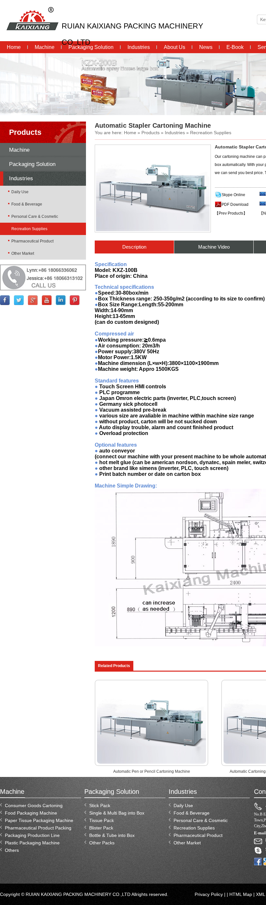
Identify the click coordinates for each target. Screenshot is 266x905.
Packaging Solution (91, 47)
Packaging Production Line (32, 835)
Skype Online (233, 195)
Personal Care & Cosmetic (34, 216)
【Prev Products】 (231, 213)
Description (134, 247)
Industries (138, 47)
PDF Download (235, 204)
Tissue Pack (101, 820)
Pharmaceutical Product (32, 241)
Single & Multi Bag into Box (116, 813)
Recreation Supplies (29, 229)
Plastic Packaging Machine (32, 842)
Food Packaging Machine (31, 813)
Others (12, 850)
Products (150, 132)
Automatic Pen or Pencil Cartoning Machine (151, 771)
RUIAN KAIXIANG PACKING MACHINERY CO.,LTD (132, 34)
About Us (174, 47)
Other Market (22, 253)
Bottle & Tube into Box (112, 835)
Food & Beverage (26, 204)
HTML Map (240, 894)
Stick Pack (99, 805)
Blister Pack (101, 827)
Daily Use (20, 192)
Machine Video (214, 247)
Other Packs (102, 842)
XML (260, 894)
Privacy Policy (209, 894)
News (205, 47)
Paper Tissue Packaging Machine (39, 820)
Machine (44, 47)
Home (14, 47)
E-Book (235, 47)
